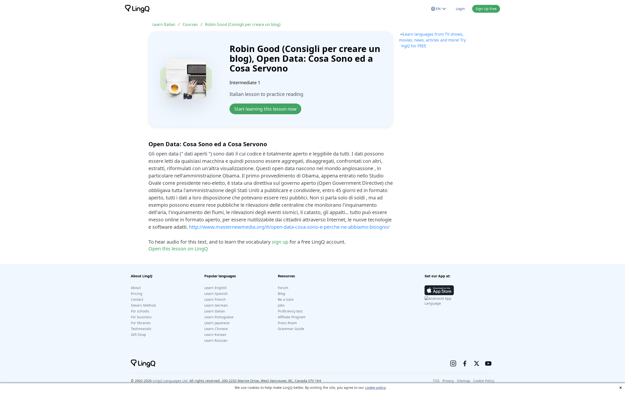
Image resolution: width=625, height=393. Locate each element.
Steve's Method (143, 305)
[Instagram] (453, 363)
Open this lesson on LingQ (178, 248)
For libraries (141, 323)
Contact (137, 299)
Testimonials (141, 328)
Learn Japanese (216, 323)
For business (141, 317)
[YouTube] (488, 363)
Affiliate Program (291, 317)
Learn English (215, 287)
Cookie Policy (483, 380)
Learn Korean (215, 334)
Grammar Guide (291, 328)
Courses (190, 24)
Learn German (216, 305)
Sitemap (463, 380)
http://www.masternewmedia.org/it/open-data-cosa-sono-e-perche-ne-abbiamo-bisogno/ (289, 227)
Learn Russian (216, 340)
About (136, 287)
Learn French (215, 299)
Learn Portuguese (218, 317)
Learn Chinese (216, 328)
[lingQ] (137, 9)
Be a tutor (286, 299)
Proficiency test (290, 311)
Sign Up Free (486, 8)
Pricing (136, 293)
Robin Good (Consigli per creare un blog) (243, 24)
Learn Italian (163, 24)
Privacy (448, 380)
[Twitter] (476, 363)
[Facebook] (465, 363)
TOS (436, 380)
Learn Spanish (216, 293)
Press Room (287, 323)
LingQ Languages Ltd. (170, 380)
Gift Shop (138, 334)
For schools (140, 311)
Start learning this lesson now (265, 109)
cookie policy (375, 387)
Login (460, 8)
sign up (280, 241)
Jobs (281, 305)
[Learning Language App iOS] (439, 290)
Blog (281, 293)
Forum (283, 287)
